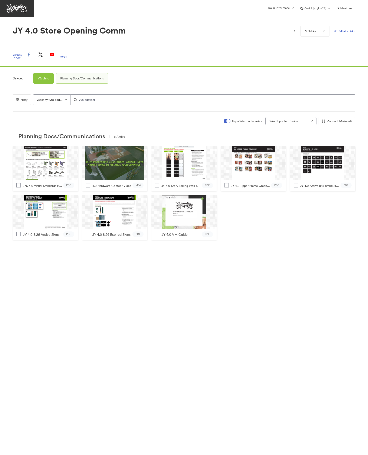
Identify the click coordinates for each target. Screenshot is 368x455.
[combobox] (51, 99)
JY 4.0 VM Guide (174, 234)
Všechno (43, 78)
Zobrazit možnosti (339, 121)
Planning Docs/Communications (82, 78)
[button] (315, 8)
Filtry (23, 100)
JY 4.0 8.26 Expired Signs (111, 234)
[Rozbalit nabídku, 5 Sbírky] (320, 31)
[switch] (243, 121)
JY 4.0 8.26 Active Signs (41, 234)
